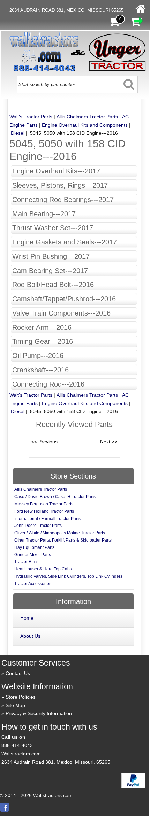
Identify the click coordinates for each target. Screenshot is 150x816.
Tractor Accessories (32, 583)
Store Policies (21, 697)
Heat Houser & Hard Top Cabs (43, 569)
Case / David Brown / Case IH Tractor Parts (55, 496)
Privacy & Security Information (39, 713)
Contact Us (18, 673)
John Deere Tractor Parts (38, 525)
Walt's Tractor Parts (30, 116)
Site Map (15, 705)
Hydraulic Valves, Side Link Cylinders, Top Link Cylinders (68, 576)
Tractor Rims (26, 561)
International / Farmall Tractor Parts (47, 518)
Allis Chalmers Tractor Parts (87, 116)
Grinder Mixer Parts (32, 554)
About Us (30, 636)
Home (26, 618)
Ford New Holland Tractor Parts (44, 511)
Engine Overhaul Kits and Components (85, 125)
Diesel (17, 133)
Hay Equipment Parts (34, 547)
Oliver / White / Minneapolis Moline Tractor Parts (59, 532)
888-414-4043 (17, 745)
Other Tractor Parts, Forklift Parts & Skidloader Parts (63, 540)
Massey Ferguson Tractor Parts (43, 504)
